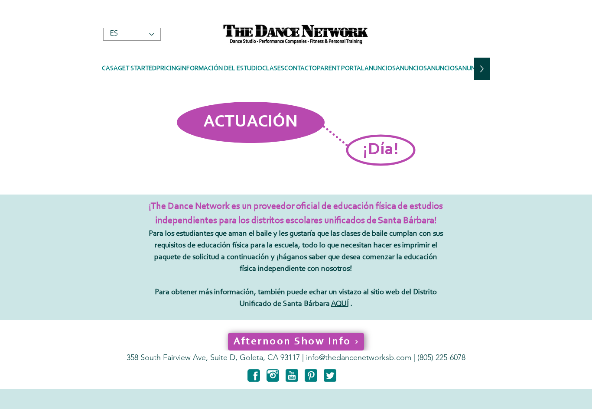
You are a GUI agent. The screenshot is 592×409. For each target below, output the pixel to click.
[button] (221, 69)
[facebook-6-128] (253, 375)
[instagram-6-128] (273, 375)
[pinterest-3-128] (311, 375)
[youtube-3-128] (292, 375)
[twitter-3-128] (330, 375)
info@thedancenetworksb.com (358, 357)
